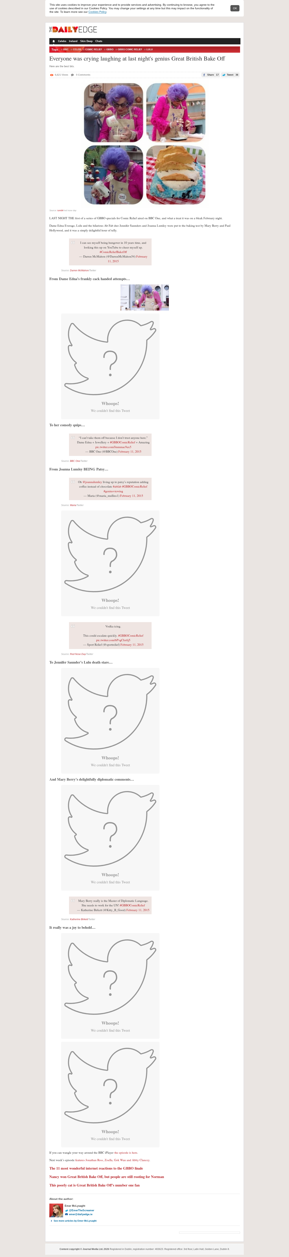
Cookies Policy (97, 11)
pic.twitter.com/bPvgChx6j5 (113, 640)
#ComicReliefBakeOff (113, 252)
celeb (77, 49)
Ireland (73, 41)
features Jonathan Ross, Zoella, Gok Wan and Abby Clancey (112, 1160)
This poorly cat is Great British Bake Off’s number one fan (94, 1185)
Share (213, 74)
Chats (98, 41)
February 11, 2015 (129, 451)
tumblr (60, 210)
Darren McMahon (79, 270)
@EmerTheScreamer (81, 1210)
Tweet (232, 74)
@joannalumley (92, 482)
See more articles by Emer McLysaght (75, 1220)
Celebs (62, 41)
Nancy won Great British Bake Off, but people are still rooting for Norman (106, 1176)
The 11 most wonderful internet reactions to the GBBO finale (96, 1168)
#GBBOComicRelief (122, 442)
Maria (73, 505)
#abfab (117, 486)
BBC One (75, 461)
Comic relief (93, 49)
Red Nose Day (78, 654)
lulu (149, 49)
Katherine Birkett (79, 919)
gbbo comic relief (130, 49)
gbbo (109, 49)
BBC (66, 49)
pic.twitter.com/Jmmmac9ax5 (113, 447)
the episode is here (125, 1152)
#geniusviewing (113, 491)
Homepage (53, 41)
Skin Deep (86, 41)
